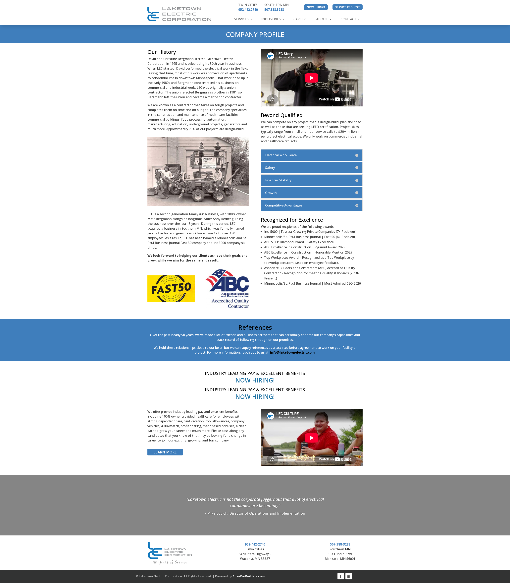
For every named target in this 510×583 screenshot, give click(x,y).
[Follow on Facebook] (340, 576)
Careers (300, 19)
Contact (348, 19)
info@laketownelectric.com (292, 352)
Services (241, 19)
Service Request (347, 7)
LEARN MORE (165, 452)
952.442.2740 (248, 9)
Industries (271, 19)
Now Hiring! (316, 7)
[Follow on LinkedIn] (348, 576)
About (322, 19)
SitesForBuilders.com (249, 576)
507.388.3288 (274, 9)
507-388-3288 (340, 544)
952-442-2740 (255, 544)
